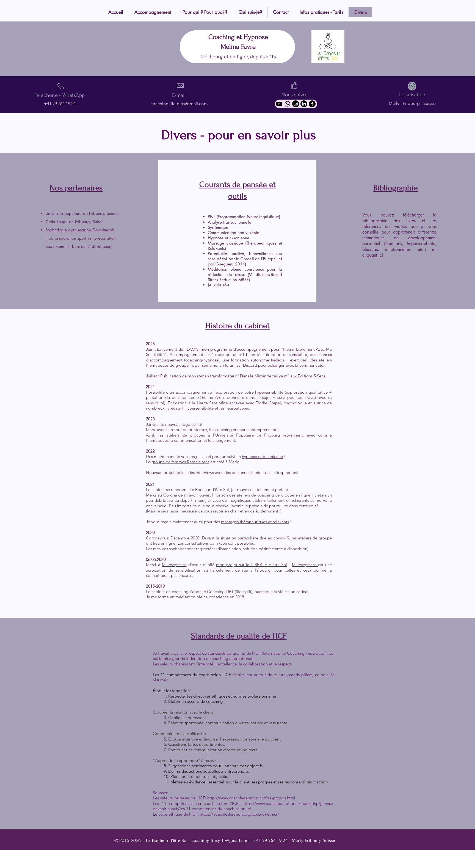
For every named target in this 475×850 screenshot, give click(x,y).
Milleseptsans (174, 564)
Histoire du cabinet (237, 325)
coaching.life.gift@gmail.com (179, 103)
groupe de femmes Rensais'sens (180, 461)
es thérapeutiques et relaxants (262, 521)
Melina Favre (238, 46)
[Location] (412, 86)
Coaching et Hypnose (238, 37)
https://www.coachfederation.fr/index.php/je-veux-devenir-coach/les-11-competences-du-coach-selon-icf (244, 806)
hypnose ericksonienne (262, 456)
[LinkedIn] (303, 103)
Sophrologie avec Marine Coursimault (79, 229)
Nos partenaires (76, 187)
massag (228, 521)
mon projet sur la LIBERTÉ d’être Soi (251, 564)
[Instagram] (295, 103)
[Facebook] (312, 103)
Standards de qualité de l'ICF (239, 635)
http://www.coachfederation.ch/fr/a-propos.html (251, 797)
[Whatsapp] (287, 103)
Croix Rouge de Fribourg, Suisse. (75, 221)
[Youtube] (279, 103)
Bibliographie (395, 187)
